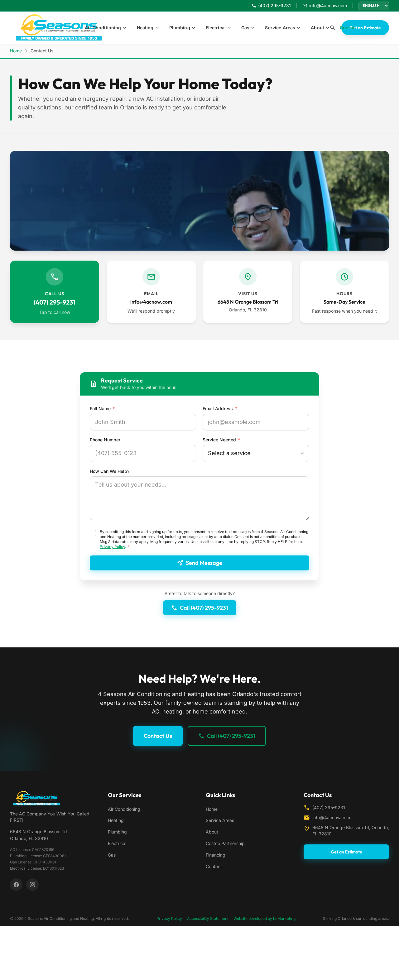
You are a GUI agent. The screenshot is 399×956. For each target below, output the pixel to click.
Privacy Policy (112, 546)
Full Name (102, 408)
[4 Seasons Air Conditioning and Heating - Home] (62, 27)
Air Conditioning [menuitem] (103, 27)
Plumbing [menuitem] (179, 27)
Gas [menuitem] (245, 27)
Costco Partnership (225, 843)
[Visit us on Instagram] (32, 884)
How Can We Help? (109, 471)
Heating (116, 820)
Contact (214, 866)
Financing (215, 855)
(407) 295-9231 (328, 807)
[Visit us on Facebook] (16, 884)
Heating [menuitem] (145, 27)
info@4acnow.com (331, 817)
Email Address (220, 408)
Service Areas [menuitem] (280, 27)
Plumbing (117, 831)
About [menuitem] (317, 27)
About (212, 831)
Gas (112, 855)
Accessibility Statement (207, 918)
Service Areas (220, 820)
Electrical (117, 843)
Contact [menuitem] (348, 27)
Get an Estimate (365, 28)
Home (16, 50)
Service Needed (221, 439)
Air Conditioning (124, 809)
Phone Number (105, 439)
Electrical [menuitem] (216, 27)
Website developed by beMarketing (264, 918)
